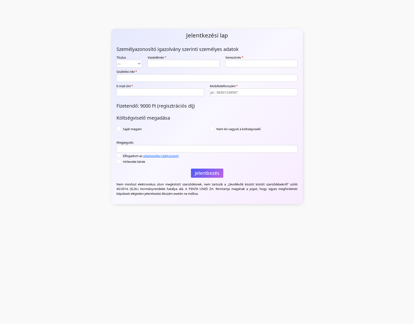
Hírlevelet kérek (134, 161)
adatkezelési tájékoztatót (161, 156)
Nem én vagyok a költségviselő (238, 129)
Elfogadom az (151, 156)
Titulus (121, 57)
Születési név (126, 71)
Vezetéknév (157, 57)
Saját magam (132, 129)
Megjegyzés (124, 142)
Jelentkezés (207, 173)
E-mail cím (124, 86)
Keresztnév (234, 57)
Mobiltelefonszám (224, 86)
